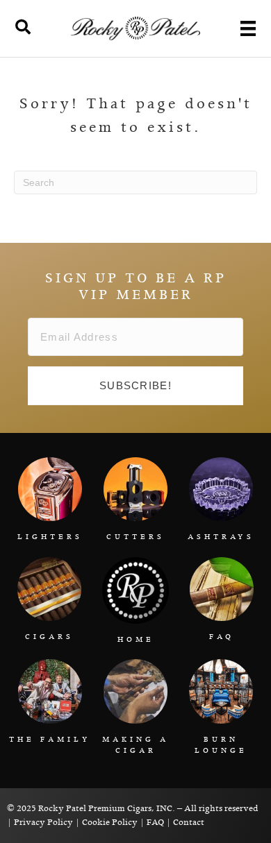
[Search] (23, 27)
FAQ (155, 822)
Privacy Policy (43, 822)
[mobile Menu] (248, 28)
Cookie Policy (110, 822)
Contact (188, 822)
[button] (135, 385)
